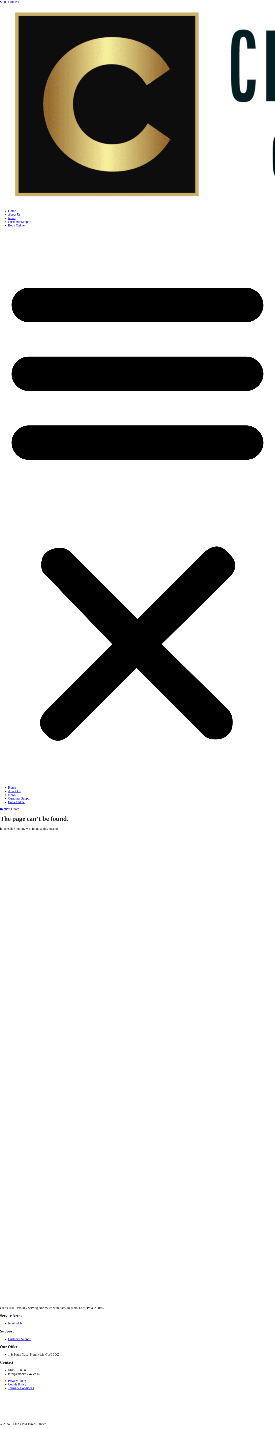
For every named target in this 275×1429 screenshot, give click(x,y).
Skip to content (9, 1)
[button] (137, 507)
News (12, 218)
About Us (14, 214)
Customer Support (19, 221)
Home (12, 211)
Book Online (16, 225)
